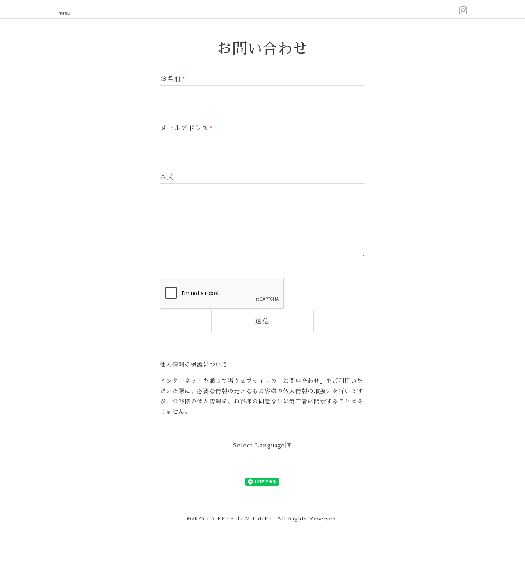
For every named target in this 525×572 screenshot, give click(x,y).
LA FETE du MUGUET (240, 518)
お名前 (172, 79)
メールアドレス (186, 128)
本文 (167, 177)
